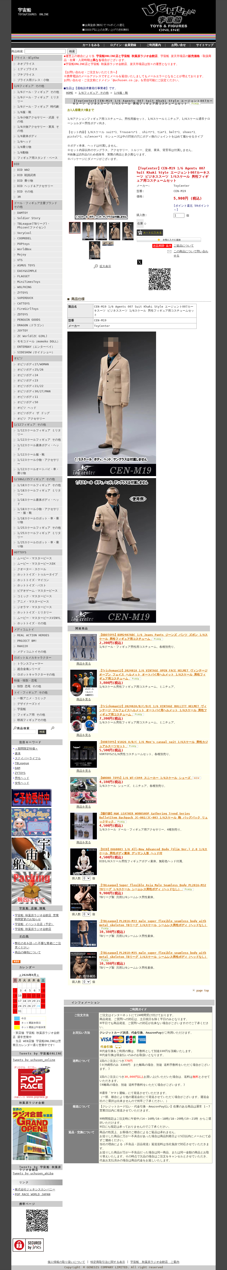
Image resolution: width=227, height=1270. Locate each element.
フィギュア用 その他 (31, 714)
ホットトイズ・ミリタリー (34, 612)
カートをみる (91, 45)
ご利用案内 (154, 45)
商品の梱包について (28, 952)
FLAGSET (23, 276)
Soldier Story (28, 218)
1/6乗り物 (24, 147)
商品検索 (17, 51)
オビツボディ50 (27, 402)
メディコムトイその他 (31, 651)
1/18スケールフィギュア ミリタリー (39, 492)
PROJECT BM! (27, 640)
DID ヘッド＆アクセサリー (35, 186)
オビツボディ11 (27, 396)
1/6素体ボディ (27, 136)
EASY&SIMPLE (27, 271)
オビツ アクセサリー (31, 418)
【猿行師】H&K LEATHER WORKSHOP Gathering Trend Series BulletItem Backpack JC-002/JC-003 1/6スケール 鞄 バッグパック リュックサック (153, 817)
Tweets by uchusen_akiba (33, 1173)
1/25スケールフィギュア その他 (39, 527)
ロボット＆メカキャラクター (32, 657)
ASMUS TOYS (26, 265)
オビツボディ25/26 (30, 369)
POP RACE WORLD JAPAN (32, 1194)
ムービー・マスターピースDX (36, 563)
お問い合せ (178, 45)
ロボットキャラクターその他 (36, 674)
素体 (18, 753)
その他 (24, 936)
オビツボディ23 (27, 380)
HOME (69, 92)
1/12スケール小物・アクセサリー (38, 461)
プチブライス (26, 74)
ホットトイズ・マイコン (33, 580)
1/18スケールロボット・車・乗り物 (38, 520)
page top (202, 990)
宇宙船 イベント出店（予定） (34, 924)
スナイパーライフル (28, 758)
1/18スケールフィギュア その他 (39, 485)
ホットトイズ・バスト (31, 585)
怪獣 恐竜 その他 (29, 686)
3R (19, 196)
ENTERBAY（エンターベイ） (36, 346)
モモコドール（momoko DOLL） (38, 341)
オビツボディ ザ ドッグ (33, 413)
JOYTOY (22, 330)
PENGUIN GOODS (28, 319)
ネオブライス (26, 63)
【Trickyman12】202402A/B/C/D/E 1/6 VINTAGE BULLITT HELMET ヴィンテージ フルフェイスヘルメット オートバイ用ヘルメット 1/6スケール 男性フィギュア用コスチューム (153, 710)
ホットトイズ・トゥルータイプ (37, 574)
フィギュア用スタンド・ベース (37, 157)
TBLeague (22, 763)
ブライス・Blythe (26, 57)
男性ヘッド (22, 778)
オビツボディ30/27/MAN (34, 391)
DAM (17, 768)
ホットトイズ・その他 (31, 623)
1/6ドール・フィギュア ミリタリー (38, 99)
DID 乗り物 (25, 180)
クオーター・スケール (31, 569)
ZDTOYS (22, 314)
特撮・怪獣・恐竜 (25, 680)
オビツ (18, 358)
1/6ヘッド (24, 141)
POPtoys (23, 243)
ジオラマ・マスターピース (34, 607)
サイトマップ (204, 45)
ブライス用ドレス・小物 (33, 80)
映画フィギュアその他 (31, 720)
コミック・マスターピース (34, 596)
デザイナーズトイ (28, 703)
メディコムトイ (24, 629)
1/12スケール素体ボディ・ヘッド (38, 447)
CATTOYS (23, 303)
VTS (20, 260)
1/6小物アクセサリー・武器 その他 (38, 119)
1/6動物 (22, 152)
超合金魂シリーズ (28, 669)
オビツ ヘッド (26, 407)
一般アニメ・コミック (31, 698)
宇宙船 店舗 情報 (32, 908)
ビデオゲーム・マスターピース (37, 590)
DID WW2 (23, 169)
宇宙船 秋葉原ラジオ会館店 (33, 929)
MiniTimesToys (28, 281)
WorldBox (24, 249)
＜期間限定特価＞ (26, 748)
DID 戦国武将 (26, 175)
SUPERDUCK (25, 298)
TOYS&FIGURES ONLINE (33, 14)
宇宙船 (24, 10)
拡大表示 (105, 266)
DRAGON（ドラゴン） (31, 325)
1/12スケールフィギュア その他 (39, 439)
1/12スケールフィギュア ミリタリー (39, 432)
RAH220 (22, 646)
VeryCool (24, 233)
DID (16, 164)
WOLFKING (24, 287)
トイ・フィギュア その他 (30, 692)
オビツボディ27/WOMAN (33, 364)
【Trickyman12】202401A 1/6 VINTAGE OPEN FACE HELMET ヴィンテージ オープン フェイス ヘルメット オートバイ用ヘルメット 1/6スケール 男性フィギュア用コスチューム (153, 674)
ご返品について (184, 245)
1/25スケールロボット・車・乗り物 (38, 544)
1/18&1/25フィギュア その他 (34, 479)
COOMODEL (24, 238)
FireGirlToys (28, 308)
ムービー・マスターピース (34, 558)
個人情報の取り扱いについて (66, 1262)
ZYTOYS (22, 292)
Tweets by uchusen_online (34, 1060)
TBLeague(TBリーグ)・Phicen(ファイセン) (33, 225)
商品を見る (83, 663)
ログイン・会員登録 (123, 45)
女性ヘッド (22, 783)
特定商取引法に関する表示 (107, 1262)
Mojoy (21, 254)
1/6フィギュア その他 (29, 86)
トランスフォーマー (30, 663)
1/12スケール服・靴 (31, 454)
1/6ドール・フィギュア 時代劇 (38, 106)
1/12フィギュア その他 (30, 424)
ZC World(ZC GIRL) (32, 336)
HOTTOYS (20, 552)
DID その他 (25, 191)
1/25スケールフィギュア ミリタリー (39, 534)
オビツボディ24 (27, 375)
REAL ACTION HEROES (33, 635)
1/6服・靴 (24, 112)
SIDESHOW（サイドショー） (36, 352)
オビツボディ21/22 (30, 386)
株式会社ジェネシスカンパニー (35, 1189)
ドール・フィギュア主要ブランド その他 (35, 204)
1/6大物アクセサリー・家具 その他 (38, 128)
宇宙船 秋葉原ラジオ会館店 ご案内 (154, 1262)
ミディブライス (27, 69)
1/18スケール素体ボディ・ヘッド (38, 501)
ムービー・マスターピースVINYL (39, 618)
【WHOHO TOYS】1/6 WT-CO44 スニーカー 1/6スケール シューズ (145, 777)
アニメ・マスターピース (33, 601)
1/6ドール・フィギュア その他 (38, 92)
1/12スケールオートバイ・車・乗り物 (38, 471)
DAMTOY (22, 212)
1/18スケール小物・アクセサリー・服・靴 (38, 510)
